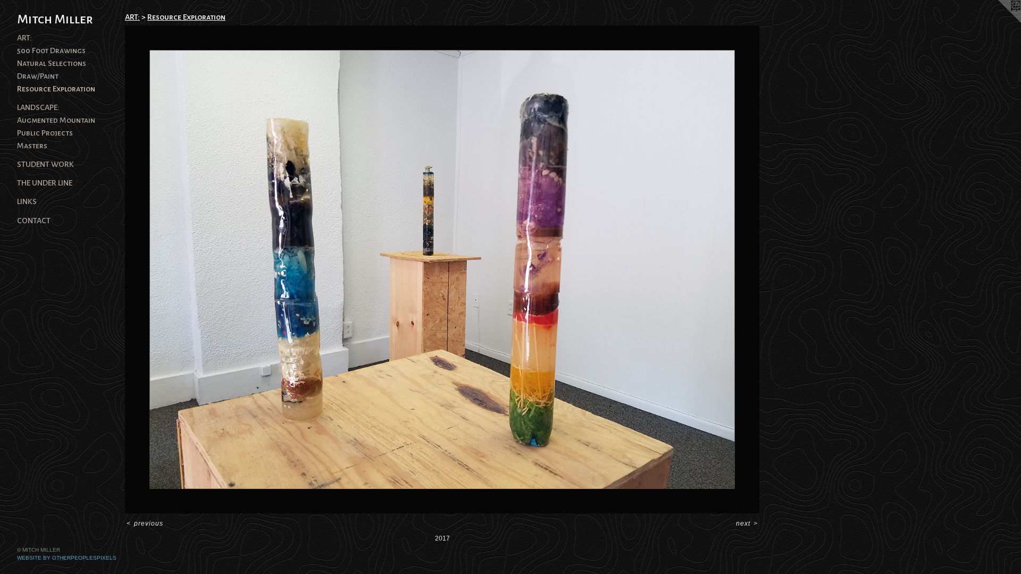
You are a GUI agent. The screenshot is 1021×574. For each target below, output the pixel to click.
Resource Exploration (56, 89)
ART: (24, 37)
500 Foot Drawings (51, 50)
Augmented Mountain (56, 120)
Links (27, 201)
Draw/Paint (37, 76)
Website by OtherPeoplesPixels (66, 558)
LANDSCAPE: (38, 107)
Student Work (45, 164)
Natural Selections (51, 63)
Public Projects (45, 133)
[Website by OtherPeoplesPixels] (999, 21)
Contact (34, 220)
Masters (32, 145)
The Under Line (44, 183)
